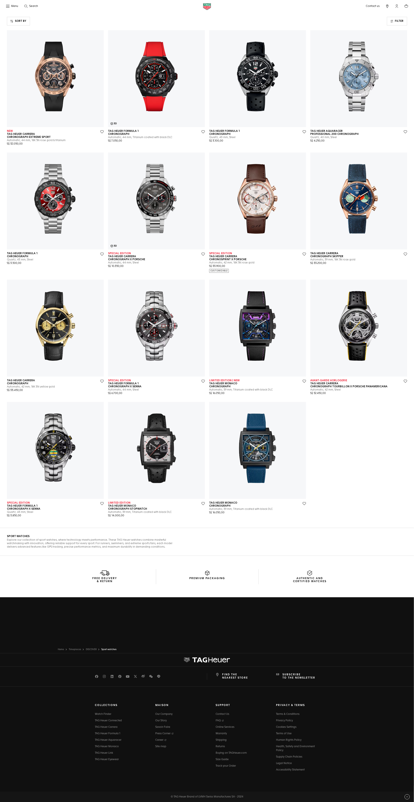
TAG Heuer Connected (108, 720)
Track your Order (226, 766)
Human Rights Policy (288, 740)
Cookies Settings (286, 727)
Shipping (221, 740)
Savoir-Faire (162, 727)
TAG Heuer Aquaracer (108, 740)
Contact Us (222, 714)
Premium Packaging (207, 578)
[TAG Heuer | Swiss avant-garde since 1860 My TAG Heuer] (207, 660)
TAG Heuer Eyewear (107, 759)
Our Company (163, 714)
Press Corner (163, 733)
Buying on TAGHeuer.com (231, 753)
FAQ (218, 720)
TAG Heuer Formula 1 (107, 733)
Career (159, 740)
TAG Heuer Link (104, 753)
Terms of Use (284, 733)
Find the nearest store (235, 676)
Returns (220, 746)
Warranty (221, 733)
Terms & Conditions (288, 714)
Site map (160, 746)
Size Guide (222, 759)
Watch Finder (103, 714)
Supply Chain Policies (289, 757)
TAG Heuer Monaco (107, 746)
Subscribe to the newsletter (298, 676)
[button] (396, 6)
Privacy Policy (284, 720)
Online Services (225, 727)
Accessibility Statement (290, 770)
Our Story (161, 720)
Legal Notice (284, 763)
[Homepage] (207, 6)
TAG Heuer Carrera (106, 727)
